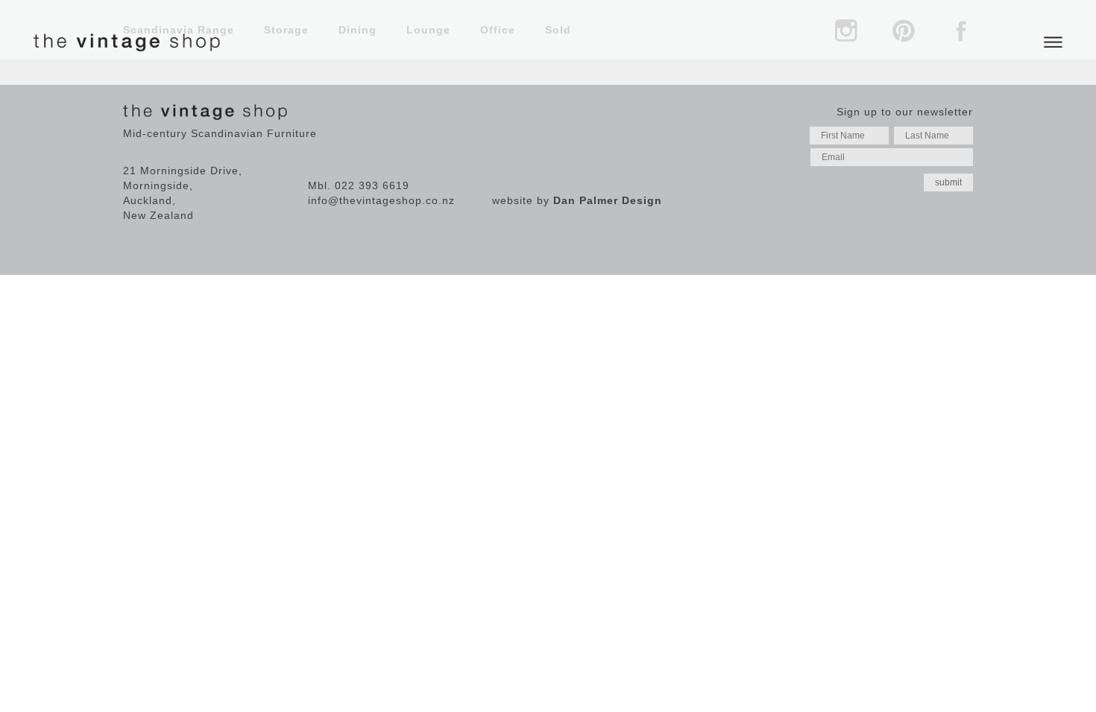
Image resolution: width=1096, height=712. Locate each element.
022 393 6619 (372, 185)
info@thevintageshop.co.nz (381, 200)
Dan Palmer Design (607, 200)
